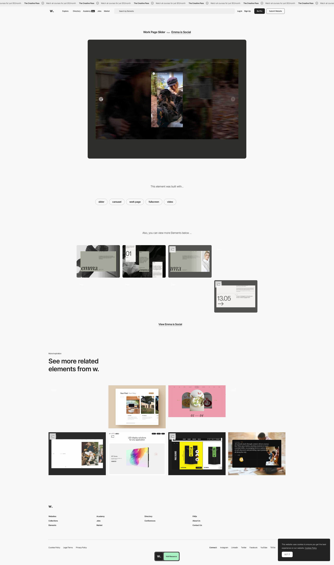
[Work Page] (190, 296)
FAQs (195, 516)
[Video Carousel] (77, 406)
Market (107, 11)
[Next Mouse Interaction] (236, 296)
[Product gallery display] (137, 453)
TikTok (272, 547)
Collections (53, 521)
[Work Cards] (98, 296)
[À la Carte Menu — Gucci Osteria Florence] (197, 401)
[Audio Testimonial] (256, 453)
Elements (52, 525)
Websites (52, 516)
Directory (76, 11)
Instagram (224, 547)
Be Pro (259, 11)
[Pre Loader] (144, 296)
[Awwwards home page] (159, 556)
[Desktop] (98, 261)
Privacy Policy (81, 547)
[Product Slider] (197, 453)
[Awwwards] (52, 11)
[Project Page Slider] (77, 453)
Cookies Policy (54, 547)
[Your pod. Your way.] (137, 406)
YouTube (264, 547)
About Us (196, 521)
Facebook (253, 547)
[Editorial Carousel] (256, 406)
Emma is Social (181, 32)
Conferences (150, 521)
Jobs (99, 11)
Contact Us (197, 525)
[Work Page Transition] (236, 261)
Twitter (243, 547)
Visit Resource (171, 556)
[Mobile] (144, 261)
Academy (88, 11)
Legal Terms (68, 547)
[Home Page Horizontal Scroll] (190, 261)
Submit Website (275, 11)
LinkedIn (234, 547)
